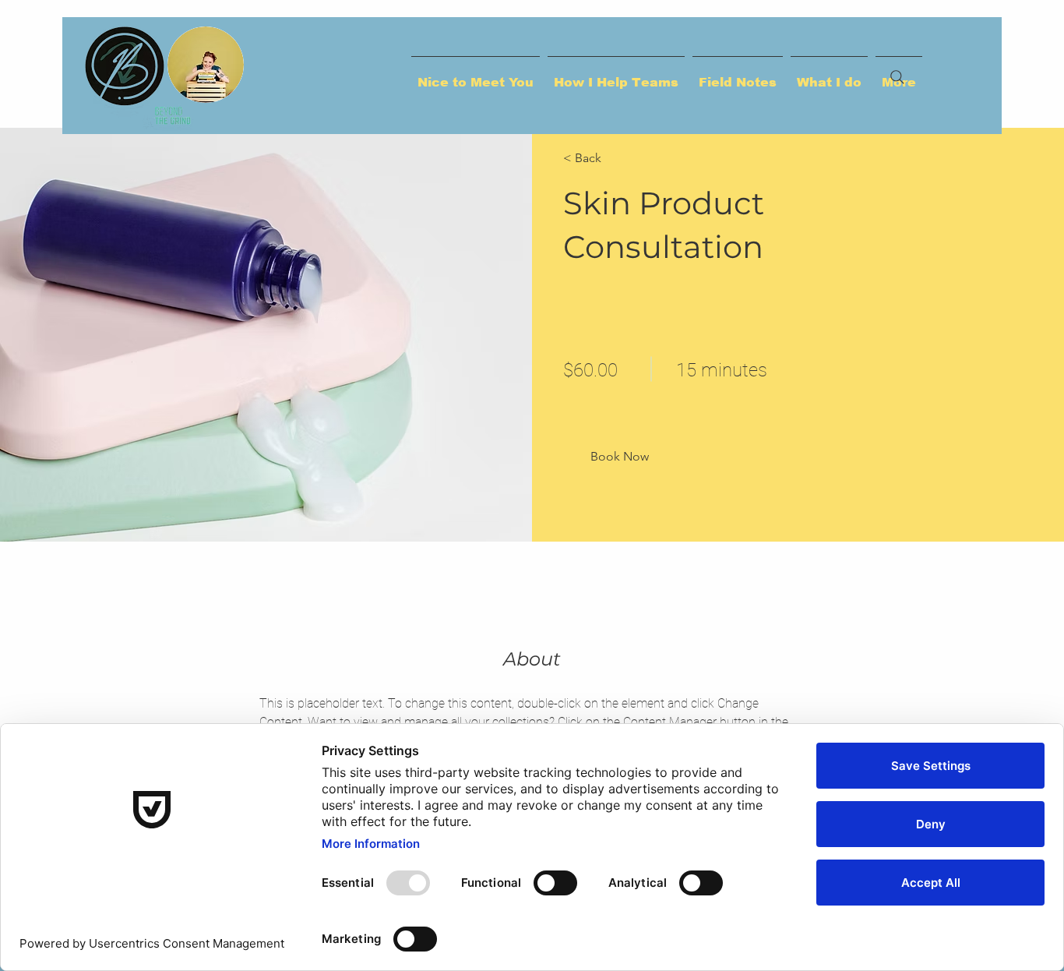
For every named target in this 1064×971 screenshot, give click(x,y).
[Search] (897, 77)
